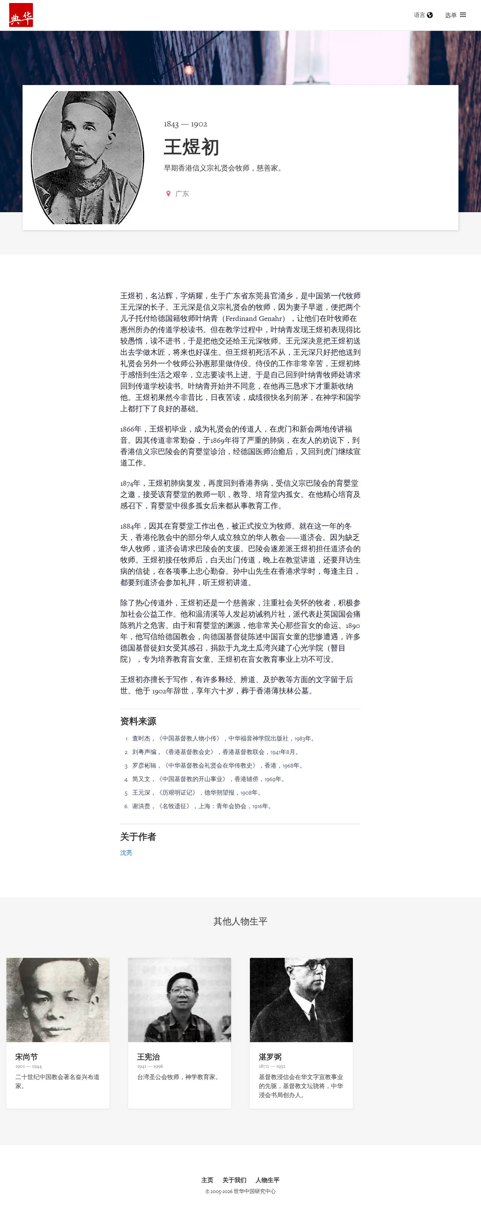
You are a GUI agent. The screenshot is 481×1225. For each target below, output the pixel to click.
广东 (182, 193)
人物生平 (268, 1180)
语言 (419, 15)
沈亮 (126, 852)
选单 (451, 15)
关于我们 (234, 1180)
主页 (207, 1180)
